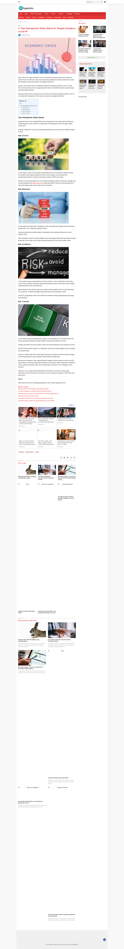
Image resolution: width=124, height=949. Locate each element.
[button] (101, 2)
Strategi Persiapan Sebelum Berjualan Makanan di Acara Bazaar (36, 400)
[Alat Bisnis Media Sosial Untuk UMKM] (27, 546)
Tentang (21, 17)
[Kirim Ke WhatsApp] (74, 457)
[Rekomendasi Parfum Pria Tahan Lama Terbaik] (83, 69)
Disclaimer (41, 17)
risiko (37, 452)
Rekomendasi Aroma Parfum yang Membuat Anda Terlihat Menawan (101, 86)
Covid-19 (21, 452)
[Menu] (19, 2)
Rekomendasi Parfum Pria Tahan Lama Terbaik (83, 74)
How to (53, 14)
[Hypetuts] (26, 8)
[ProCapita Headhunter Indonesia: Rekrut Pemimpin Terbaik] (47, 470)
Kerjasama (57, 17)
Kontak (28, 17)
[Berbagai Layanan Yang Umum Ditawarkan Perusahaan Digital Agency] (67, 470)
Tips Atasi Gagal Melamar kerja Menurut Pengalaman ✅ (99, 36)
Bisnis (26, 14)
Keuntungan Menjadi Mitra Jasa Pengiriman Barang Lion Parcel (36, 398)
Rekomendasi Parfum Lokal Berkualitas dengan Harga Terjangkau (83, 86)
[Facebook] (104, 939)
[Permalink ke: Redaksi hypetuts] (19, 35)
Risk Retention (26, 109)
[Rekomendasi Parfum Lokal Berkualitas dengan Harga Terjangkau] (83, 81)
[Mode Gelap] (105, 2)
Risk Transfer (26, 113)
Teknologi (69, 14)
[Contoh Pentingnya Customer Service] (84, 29)
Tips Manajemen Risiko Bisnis (28, 105)
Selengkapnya (91, 57)
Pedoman (49, 17)
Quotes (61, 14)
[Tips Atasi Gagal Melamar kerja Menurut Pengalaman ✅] (99, 29)
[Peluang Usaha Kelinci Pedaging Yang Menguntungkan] (27, 470)
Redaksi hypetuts (25, 34)
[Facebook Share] (61, 457)
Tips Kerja (77, 14)
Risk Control (26, 107)
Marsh (27, 371)
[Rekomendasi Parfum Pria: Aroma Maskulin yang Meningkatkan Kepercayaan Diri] (92, 81)
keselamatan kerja (38, 183)
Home (20, 14)
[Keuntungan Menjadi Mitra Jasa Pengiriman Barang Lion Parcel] (47, 546)
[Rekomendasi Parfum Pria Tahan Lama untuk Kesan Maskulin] (92, 69)
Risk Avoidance (27, 111)
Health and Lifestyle (35, 14)
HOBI (46, 14)
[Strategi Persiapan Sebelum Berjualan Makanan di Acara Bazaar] (67, 489)
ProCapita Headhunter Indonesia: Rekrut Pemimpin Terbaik (34, 391)
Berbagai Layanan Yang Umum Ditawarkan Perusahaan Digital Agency (38, 393)
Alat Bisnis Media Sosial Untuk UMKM (28, 396)
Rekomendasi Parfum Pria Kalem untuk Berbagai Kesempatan (101, 74)
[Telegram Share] (71, 457)
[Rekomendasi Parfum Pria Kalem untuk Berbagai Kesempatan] (101, 69)
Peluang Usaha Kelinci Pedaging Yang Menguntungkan (33, 389)
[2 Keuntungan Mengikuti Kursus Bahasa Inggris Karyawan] (99, 43)
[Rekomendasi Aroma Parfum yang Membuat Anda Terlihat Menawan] (101, 81)
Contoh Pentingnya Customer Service (83, 35)
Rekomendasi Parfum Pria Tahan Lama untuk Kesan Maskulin (92, 74)
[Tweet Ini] (64, 457)
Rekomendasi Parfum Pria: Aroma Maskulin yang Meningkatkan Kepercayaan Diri (92, 86)
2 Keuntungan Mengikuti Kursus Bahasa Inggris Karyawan (98, 50)
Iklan (64, 17)
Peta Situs (71, 17)
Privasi (34, 17)
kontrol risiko (29, 452)
